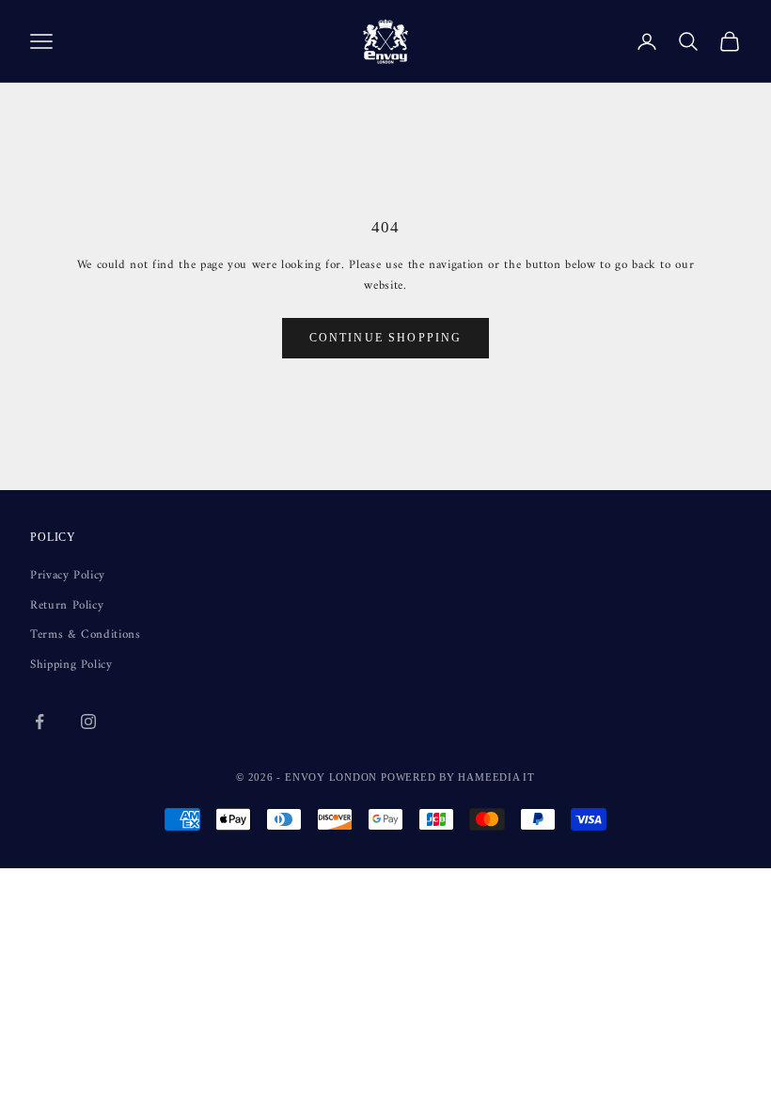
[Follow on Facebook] (39, 721)
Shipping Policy (71, 664)
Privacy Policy (67, 575)
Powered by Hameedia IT (458, 777)
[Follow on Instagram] (88, 721)
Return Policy (66, 605)
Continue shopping (386, 337)
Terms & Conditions (85, 634)
